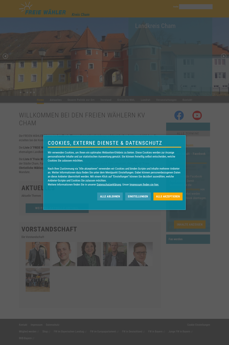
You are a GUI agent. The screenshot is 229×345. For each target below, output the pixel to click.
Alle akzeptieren (168, 196)
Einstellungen (138, 196)
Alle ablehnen (110, 196)
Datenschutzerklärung (109, 184)
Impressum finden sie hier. (144, 184)
